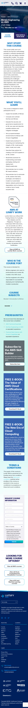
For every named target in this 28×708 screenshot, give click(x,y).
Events (2, 640)
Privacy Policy (4, 652)
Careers (3, 634)
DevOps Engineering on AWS (14, 327)
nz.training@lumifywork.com (11, 667)
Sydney (17, 632)
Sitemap (3, 661)
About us (3, 630)
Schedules (3, 636)
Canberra (17, 640)
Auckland (17, 627)
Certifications (4, 638)
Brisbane (17, 636)
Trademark (3, 659)
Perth (16, 638)
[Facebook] (5, 617)
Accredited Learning (6, 643)
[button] (7, 36)
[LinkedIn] (2, 617)
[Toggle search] (16, 3)
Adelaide (17, 642)
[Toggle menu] (25, 3)
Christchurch (18, 630)
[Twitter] (8, 617)
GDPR (2, 657)
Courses (3, 16)
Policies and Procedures (7, 654)
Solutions (3, 628)
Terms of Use (4, 656)
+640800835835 (9, 672)
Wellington (17, 628)
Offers (2, 632)
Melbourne (17, 634)
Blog (2, 642)
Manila (16, 643)
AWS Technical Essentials (13, 324)
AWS (8, 16)
